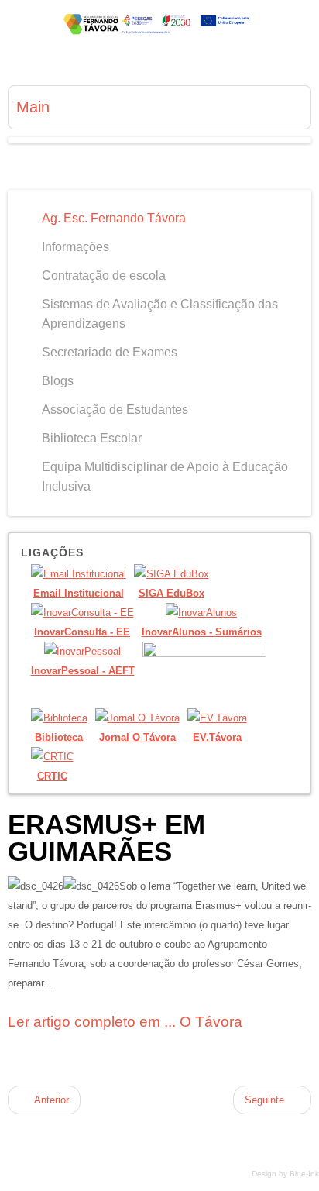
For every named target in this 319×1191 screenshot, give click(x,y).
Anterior (50, 1100)
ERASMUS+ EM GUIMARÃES (106, 837)
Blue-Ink (304, 1173)
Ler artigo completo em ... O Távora (125, 1022)
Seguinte (266, 1100)
